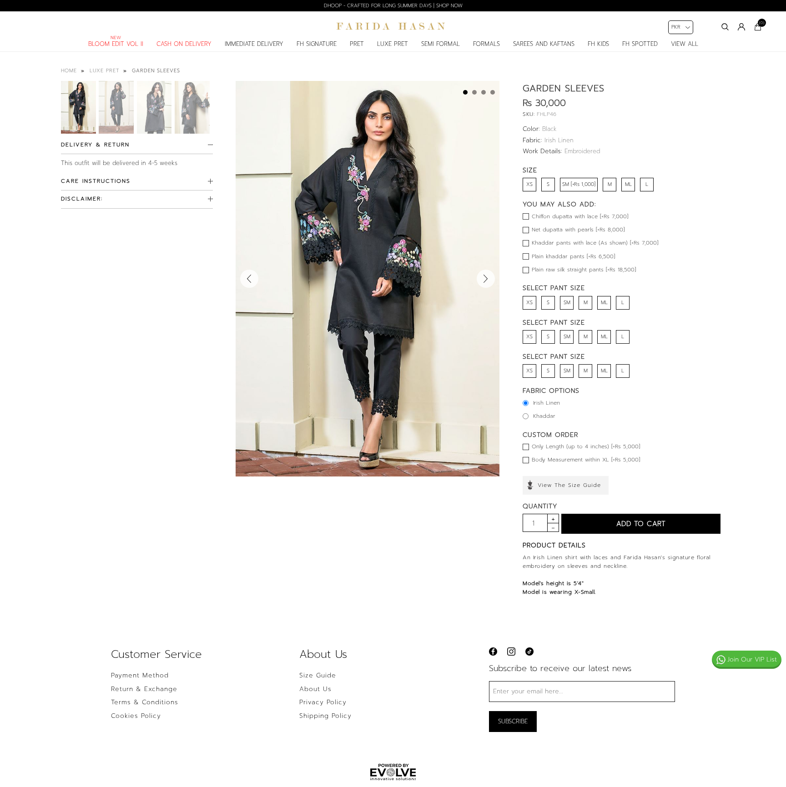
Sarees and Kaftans (543, 44)
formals (486, 44)
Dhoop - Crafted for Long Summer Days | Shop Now (393, 6)
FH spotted (640, 44)
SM (567, 302)
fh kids (598, 44)
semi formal (440, 44)
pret (357, 44)
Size (530, 170)
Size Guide (317, 675)
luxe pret (392, 44)
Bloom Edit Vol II (115, 44)
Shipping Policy (325, 716)
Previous (249, 279)
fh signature (317, 44)
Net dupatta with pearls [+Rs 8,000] (578, 230)
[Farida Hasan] (393, 26)
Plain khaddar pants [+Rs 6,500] (573, 256)
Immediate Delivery (254, 44)
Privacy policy (323, 702)
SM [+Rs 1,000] (578, 184)
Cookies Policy (136, 716)
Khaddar (544, 416)
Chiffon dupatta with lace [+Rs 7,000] (580, 216)
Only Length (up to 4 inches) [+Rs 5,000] (586, 446)
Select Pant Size (554, 288)
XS (529, 184)
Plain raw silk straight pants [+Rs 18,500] (584, 270)
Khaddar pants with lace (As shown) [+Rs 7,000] (595, 243)
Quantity (540, 506)
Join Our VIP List (752, 659)
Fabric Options (551, 391)
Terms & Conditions (144, 702)
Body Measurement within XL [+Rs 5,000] (586, 460)
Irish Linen (546, 403)
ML (628, 184)
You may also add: (559, 204)
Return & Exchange (144, 689)
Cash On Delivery (184, 44)
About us (315, 689)
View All (684, 44)
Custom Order (550, 435)
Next (486, 279)
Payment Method (140, 675)
